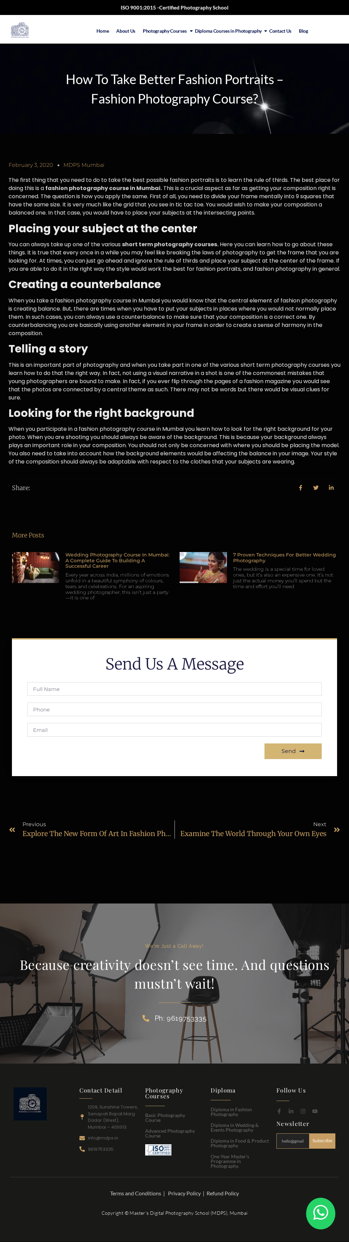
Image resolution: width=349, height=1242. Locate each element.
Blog (303, 31)
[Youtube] (315, 1111)
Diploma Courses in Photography (228, 31)
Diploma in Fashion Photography (231, 1111)
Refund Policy (223, 1193)
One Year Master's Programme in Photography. (230, 1161)
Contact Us (280, 31)
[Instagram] (303, 1111)
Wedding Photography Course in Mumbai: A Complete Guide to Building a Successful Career (117, 560)
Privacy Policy (184, 1193)
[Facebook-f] (279, 1111)
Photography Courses (165, 31)
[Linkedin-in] (291, 1111)
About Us (125, 31)
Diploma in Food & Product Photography (240, 1143)
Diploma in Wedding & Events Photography (235, 1127)
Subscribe (322, 1140)
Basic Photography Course (165, 1117)
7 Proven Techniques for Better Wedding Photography (284, 558)
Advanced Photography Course (170, 1133)
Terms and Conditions (135, 1193)
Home (102, 31)
